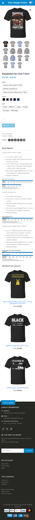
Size (3, 104)
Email (24, 140)
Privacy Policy (5, 491)
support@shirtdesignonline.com (13, 418)
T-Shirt (10, 136)
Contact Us (4, 480)
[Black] (4, 99)
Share (4, 140)
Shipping (4, 484)
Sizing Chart (5, 482)
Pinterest (21, 140)
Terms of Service (6, 493)
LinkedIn (15, 140)
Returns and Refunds (7, 489)
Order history (5, 466)
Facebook (9, 140)
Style (3, 82)
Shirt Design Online (17, 2)
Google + (18, 140)
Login (3, 468)
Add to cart (10, 125)
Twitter (12, 140)
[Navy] (14, 99)
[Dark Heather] (11, 99)
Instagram (11, 429)
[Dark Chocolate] (7, 99)
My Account (4, 464)
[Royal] (18, 99)
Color (4, 97)
